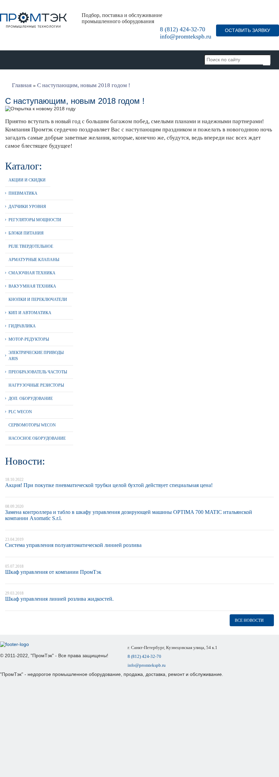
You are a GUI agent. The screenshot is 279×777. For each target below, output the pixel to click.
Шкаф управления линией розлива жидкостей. (59, 599)
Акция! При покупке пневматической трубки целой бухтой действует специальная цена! (109, 485)
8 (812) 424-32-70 (182, 29)
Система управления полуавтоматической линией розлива (73, 545)
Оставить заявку (247, 30)
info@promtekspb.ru (185, 36)
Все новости (249, 620)
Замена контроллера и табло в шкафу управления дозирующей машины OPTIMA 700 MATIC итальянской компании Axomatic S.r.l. (128, 515)
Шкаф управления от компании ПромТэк (53, 572)
